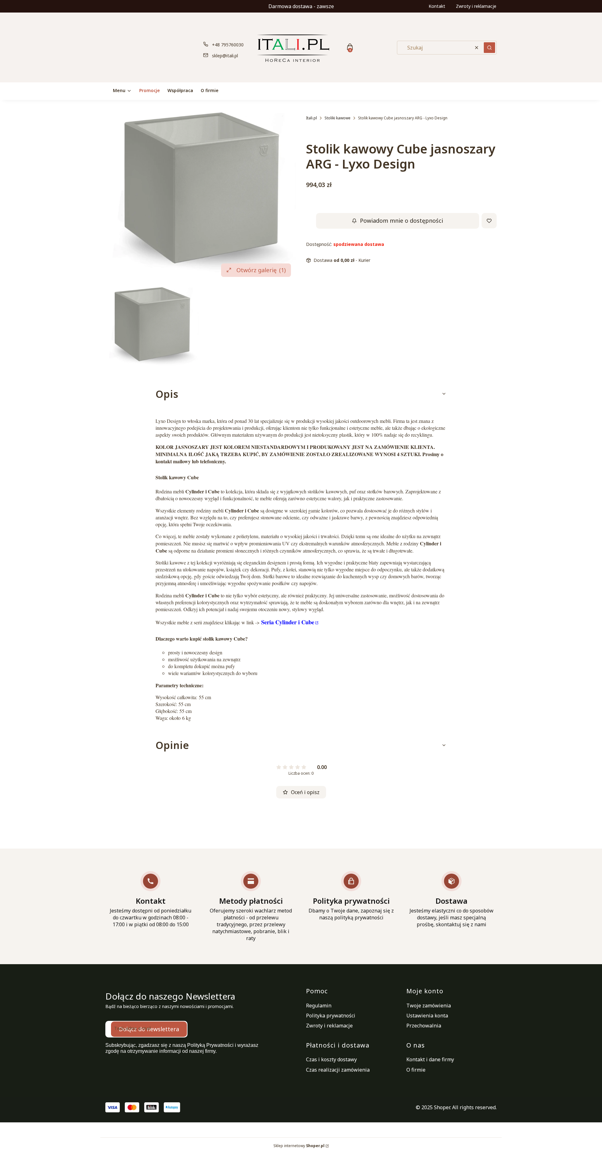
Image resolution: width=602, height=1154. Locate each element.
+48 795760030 (228, 45)
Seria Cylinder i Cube (287, 622)
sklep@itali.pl (225, 56)
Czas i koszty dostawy (331, 1059)
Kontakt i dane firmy (430, 1059)
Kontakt (437, 6)
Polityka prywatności (330, 1015)
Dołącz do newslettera (149, 1029)
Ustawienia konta (427, 1015)
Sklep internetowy (299, 1145)
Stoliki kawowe (338, 118)
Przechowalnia (423, 1025)
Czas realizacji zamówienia (338, 1069)
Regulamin (318, 1005)
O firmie (415, 1069)
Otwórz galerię (261, 270)
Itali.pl (311, 118)
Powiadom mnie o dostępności (401, 221)
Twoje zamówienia (428, 1005)
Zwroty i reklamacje (476, 6)
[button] (489, 47)
